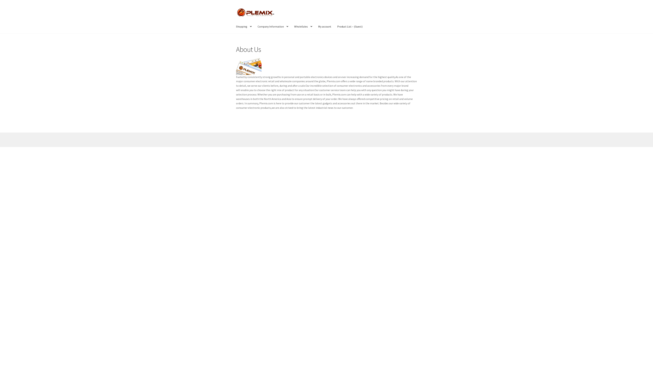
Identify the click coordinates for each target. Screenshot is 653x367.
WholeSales (301, 26)
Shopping (241, 26)
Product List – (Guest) (350, 26)
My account (324, 26)
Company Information (271, 26)
